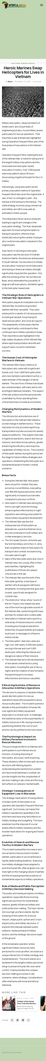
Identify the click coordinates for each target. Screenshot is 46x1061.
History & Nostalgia (22, 63)
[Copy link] (28, 1020)
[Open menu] (41, 5)
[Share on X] (12, 1020)
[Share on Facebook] (17, 1020)
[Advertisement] (23, 34)
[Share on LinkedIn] (23, 1020)
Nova (10, 81)
